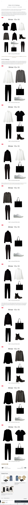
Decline (6, 502)
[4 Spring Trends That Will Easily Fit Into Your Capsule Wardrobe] (21, 478)
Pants (15, 57)
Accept (3, 502)
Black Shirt (7, 56)
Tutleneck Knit (18, 56)
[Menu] (26, 1)
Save (2, 17)
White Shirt (11, 56)
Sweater (14, 56)
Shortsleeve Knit (4, 56)
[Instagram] (25, 498)
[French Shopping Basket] (7, 478)
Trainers (25, 56)
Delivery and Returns (18, 501)
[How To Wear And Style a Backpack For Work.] (7, 489)
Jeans (23, 56)
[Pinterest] (26, 498)
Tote (13, 57)
